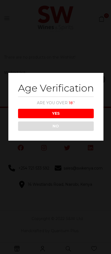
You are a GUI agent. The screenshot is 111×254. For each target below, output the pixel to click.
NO (56, 126)
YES (56, 113)
